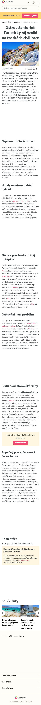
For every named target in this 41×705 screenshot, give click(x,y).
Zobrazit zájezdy (30, 15)
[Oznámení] (28, 2)
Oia (32, 304)
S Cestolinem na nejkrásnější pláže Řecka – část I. (10, 623)
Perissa (16, 287)
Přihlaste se (24, 560)
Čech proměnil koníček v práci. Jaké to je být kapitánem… (27, 624)
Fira (8, 298)
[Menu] (38, 3)
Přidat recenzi (20, 442)
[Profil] (33, 3)
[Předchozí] (2, 613)
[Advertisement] (20, 122)
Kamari (4, 271)
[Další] (38, 613)
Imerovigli (6, 276)
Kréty (30, 329)
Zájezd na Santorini (20, 201)
